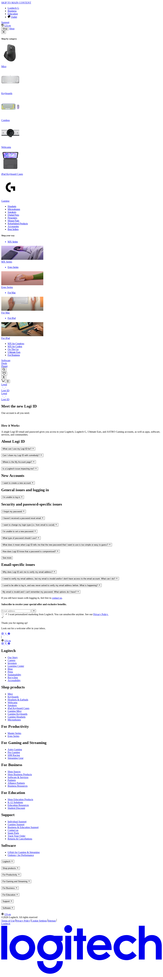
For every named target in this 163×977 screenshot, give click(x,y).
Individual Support (17, 821)
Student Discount (16, 808)
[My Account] (3, 378)
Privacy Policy (23, 920)
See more (7, 558)
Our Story (13, 657)
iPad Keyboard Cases (18, 708)
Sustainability (14, 674)
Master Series (14, 733)
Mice (10, 694)
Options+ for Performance (21, 855)
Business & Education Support (23, 827)
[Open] (7, 381)
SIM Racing (14, 755)
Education (13, 13)
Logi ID (5, 390)
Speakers (12, 705)
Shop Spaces (14, 771)
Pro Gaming (14, 752)
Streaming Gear (15, 758)
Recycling (13, 677)
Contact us (13, 830)
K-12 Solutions (15, 802)
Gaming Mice (14, 711)
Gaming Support (16, 824)
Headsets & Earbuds (18, 699)
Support (5, 22)
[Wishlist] (4, 374)
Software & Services (18, 777)
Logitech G (13, 8)
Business (12, 11)
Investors (12, 663)
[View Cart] (3, 381)
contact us (57, 598)
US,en (7, 25)
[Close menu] (3, 32)
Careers (11, 660)
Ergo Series (13, 736)
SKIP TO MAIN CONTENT (16, 2)
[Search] (4, 370)
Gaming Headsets (16, 716)
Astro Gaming (15, 749)
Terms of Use (8, 920)
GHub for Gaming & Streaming (24, 852)
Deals (4, 363)
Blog (10, 669)
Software (5, 360)
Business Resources (18, 786)
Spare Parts (13, 833)
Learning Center (16, 666)
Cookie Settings (39, 920)
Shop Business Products (20, 774)
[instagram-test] (2, 634)
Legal (4, 384)
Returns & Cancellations (20, 838)
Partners (12, 780)
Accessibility (14, 680)
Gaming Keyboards (17, 714)
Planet (4, 366)
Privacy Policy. (100, 614)
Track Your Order (16, 836)
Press (10, 671)
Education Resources (18, 805)
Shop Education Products (20, 799)
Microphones (14, 719)
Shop (5, 29)
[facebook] (9, 634)
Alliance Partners (16, 783)
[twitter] (6, 634)
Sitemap (52, 920)
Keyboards (13, 696)
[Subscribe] (33, 611)
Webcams (12, 702)
